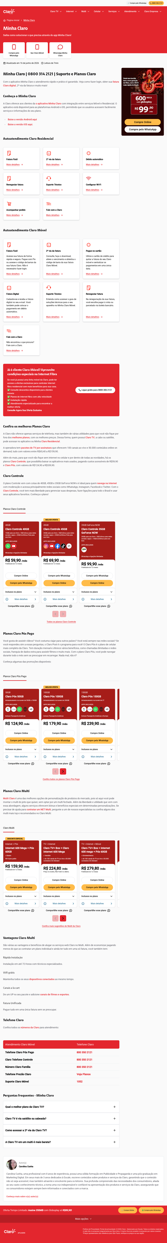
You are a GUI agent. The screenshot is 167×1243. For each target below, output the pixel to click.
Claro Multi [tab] (8, 827)
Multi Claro (9, 798)
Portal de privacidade (107, 1229)
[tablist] (61, 510)
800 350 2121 (84, 1052)
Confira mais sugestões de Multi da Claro (61, 926)
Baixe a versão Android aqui (22, 119)
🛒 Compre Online (127, 1210)
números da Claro (30, 1027)
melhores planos (21, 437)
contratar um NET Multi (39, 809)
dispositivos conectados (42, 979)
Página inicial (13, 20)
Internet (70, 11)
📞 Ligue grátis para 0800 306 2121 (95, 390)
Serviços (112, 11)
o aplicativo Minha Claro (48, 103)
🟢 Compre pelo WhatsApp (151, 1210)
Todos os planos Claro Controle (61, 622)
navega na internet (107, 483)
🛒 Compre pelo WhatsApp (136, 3)
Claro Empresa (151, 11)
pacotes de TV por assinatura (36, 447)
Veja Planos (84, 1074)
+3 (31, 709)
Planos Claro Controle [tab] (14, 509)
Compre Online (21, 575)
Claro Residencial (50, 441)
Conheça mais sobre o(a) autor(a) (22, 1196)
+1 (69, 546)
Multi (83, 11)
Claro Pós (10, 465)
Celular (97, 11)
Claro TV (54, 11)
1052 (79, 1081)
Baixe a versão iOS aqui (20, 124)
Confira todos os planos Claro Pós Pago (61, 779)
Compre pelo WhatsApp (21, 583)
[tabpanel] (61, 570)
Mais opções (81, 1218)
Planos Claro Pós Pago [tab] (14, 676)
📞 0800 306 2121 (156, 3)
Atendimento (130, 11)
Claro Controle (18, 461)
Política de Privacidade (91, 1229)
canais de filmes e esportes (54, 994)
